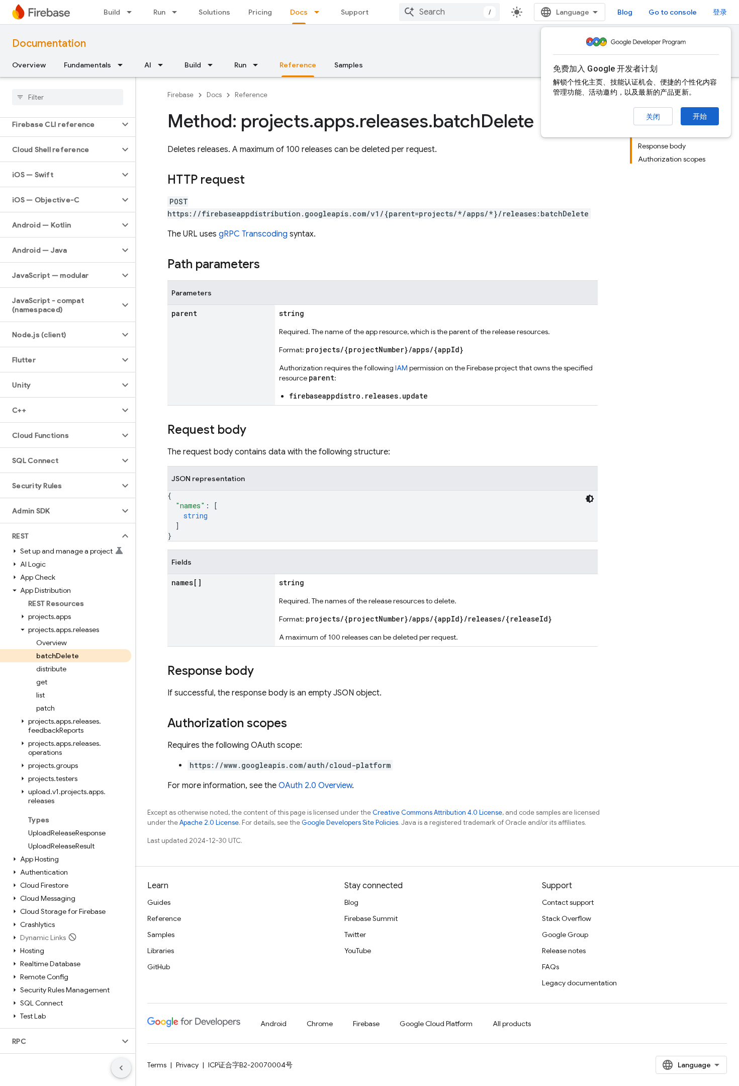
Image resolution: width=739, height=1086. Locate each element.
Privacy (187, 1065)
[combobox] (449, 12)
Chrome (320, 1023)
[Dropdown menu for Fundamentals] (123, 65)
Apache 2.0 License (209, 822)
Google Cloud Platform (436, 1023)
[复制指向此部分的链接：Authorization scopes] (297, 724)
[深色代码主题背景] (590, 499)
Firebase (180, 95)
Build (112, 12)
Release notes (564, 950)
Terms (156, 1065)
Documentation (49, 43)
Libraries (160, 950)
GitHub (158, 966)
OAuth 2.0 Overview (315, 786)
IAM (401, 367)
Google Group (565, 934)
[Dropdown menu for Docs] (320, 12)
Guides (158, 902)
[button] (59, 124)
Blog (624, 12)
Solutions (214, 12)
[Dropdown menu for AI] (163, 65)
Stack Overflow (566, 918)
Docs (299, 12)
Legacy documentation (579, 982)
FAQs (550, 966)
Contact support (568, 902)
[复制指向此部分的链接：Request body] (256, 431)
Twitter (355, 934)
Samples (348, 64)
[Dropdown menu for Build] (132, 12)
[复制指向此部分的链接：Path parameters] (270, 265)
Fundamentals (87, 64)
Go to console (673, 12)
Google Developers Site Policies (350, 822)
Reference (298, 64)
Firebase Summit (371, 918)
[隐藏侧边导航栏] (121, 1068)
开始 (700, 116)
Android (273, 1023)
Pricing (260, 12)
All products (512, 1023)
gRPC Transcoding (253, 234)
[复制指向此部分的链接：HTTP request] (255, 181)
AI (147, 64)
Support (354, 12)
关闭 (653, 116)
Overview (29, 64)
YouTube (357, 950)
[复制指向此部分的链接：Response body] (264, 672)
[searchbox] (67, 97)
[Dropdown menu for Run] (177, 12)
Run (159, 12)
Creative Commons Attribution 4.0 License (437, 812)
